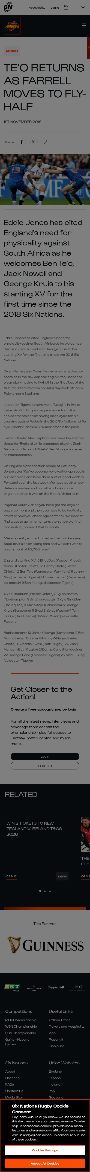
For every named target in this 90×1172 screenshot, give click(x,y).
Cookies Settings (45, 1150)
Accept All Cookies (45, 1163)
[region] (45, 1135)
